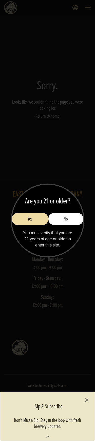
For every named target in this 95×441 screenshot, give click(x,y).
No (66, 219)
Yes (30, 219)
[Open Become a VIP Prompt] (48, 437)
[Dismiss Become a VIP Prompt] (87, 400)
